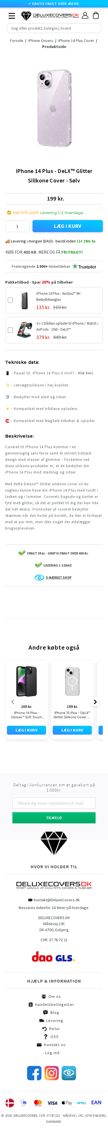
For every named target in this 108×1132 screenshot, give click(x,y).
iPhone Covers (41, 40)
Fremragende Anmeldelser (41, 266)
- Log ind (51, 1052)
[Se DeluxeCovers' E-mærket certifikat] (69, 1078)
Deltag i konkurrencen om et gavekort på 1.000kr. (54, 787)
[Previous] (12, 701)
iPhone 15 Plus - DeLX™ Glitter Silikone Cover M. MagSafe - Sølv (72, 715)
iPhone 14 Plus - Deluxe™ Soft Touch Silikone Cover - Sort (27, 715)
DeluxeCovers (25, 1115)
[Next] (95, 701)
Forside (16, 40)
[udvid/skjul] (9, 14)
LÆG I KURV (68, 226)
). (93, 373)
